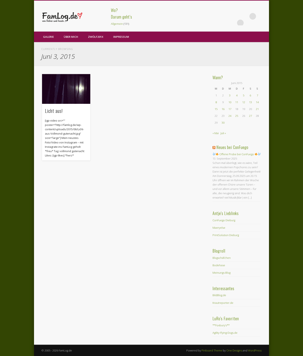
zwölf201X (95, 37)
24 (229, 116)
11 (236, 102)
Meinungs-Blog (221, 272)
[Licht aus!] (66, 89)
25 (236, 116)
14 (257, 102)
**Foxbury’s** (221, 325)
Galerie (48, 37)
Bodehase (219, 265)
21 (257, 109)
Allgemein (117, 24)
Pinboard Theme (212, 350)
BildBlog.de (219, 295)
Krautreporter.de (223, 303)
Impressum (121, 37)
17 (229, 109)
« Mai (216, 133)
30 (223, 122)
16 (223, 109)
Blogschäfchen (222, 258)
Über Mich (71, 37)
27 (250, 116)
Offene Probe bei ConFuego (237, 154)
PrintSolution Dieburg (226, 235)
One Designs (234, 350)
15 (216, 109)
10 (229, 102)
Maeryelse (219, 227)
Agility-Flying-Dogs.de (225, 333)
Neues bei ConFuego (232, 147)
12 (243, 102)
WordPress (255, 350)
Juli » (223, 133)
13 (250, 102)
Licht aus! (54, 110)
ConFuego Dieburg (224, 220)
